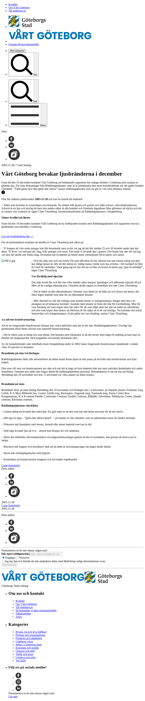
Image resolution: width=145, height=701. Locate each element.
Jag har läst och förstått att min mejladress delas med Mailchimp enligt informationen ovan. (55, 561)
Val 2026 (21, 660)
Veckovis (24, 557)
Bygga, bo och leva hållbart (31, 631)
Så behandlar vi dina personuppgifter (36, 610)
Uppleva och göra (26, 657)
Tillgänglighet (23, 613)
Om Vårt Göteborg (19, 7)
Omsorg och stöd (25, 650)
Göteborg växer (24, 641)
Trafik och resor (24, 654)
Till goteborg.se (17, 10)
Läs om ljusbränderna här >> (17, 236)
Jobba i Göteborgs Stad (29, 644)
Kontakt (13, 4)
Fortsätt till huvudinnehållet (23, 44)
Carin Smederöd (10, 465)
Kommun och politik (27, 647)
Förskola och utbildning (29, 638)
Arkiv (19, 616)
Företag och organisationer (30, 635)
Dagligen (10, 557)
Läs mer (13, 696)
